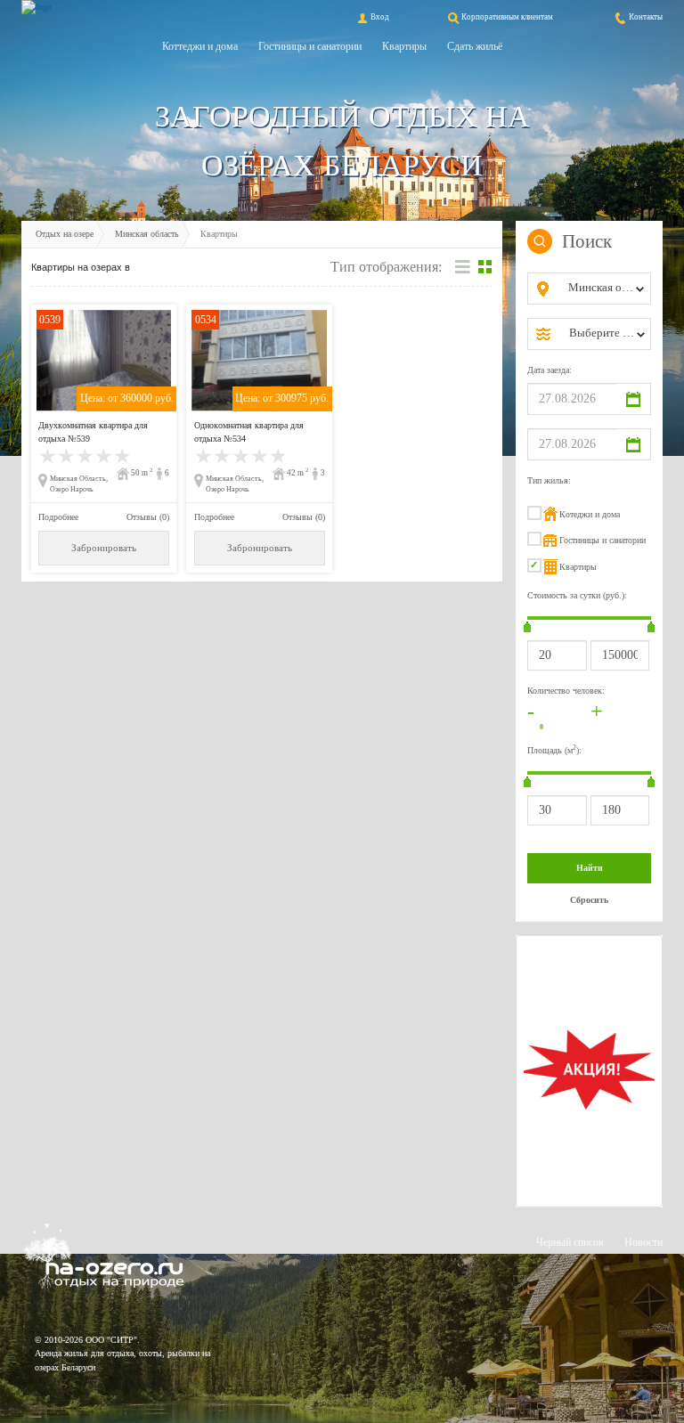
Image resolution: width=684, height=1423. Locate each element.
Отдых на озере (65, 234)
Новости (643, 1242)
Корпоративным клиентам (507, 16)
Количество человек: (566, 690)
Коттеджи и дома (200, 46)
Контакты (646, 16)
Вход (379, 16)
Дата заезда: (549, 370)
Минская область (147, 234)
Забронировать (103, 548)
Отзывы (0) (147, 517)
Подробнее (58, 517)
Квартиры (404, 46)
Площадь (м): (554, 749)
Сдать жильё (474, 46)
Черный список (570, 1242)
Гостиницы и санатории (310, 46)
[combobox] (603, 288)
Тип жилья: (549, 480)
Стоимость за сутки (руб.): (577, 595)
